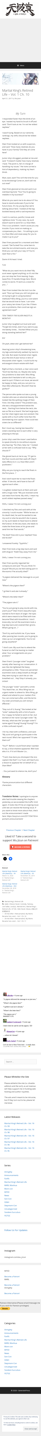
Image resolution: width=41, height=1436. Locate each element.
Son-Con (7, 1198)
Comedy (23, 904)
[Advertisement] (20, 40)
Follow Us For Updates (15, 1230)
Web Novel (21, 909)
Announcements (11, 1175)
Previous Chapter (13, 830)
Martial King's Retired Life (14, 901)
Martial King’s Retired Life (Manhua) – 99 (9, 872)
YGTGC (7, 1215)
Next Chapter (29, 830)
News (6, 1195)
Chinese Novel (14, 904)
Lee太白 (13, 906)
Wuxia (28, 909)
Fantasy (30, 904)
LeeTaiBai (5, 906)
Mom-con (8, 1188)
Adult (6, 904)
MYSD (6, 1192)
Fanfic (7, 1178)
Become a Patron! (11, 1276)
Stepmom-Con (10, 1205)
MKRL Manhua (10, 1185)
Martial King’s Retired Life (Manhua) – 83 (28, 872)
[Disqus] (20, 959)
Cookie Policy (11, 1425)
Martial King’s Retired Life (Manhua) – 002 (9, 885)
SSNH (6, 1202)
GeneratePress (24, 1390)
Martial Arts (21, 906)
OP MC (14, 909)
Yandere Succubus (12, 1212)
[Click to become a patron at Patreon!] (20, 850)
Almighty (8, 1172)
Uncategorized (10, 1209)
